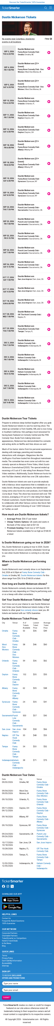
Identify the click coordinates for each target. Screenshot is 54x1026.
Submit (6, 998)
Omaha (5, 631)
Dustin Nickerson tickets (31, 575)
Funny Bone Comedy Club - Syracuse (16, 707)
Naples (5, 735)
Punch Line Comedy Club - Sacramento (17, 720)
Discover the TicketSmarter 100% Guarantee (27, 2)
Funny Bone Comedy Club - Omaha (16, 636)
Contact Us (6, 918)
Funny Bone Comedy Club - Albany (16, 693)
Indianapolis (7, 760)
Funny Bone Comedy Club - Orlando (16, 666)
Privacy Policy (7, 958)
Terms (4, 956)
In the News (6, 943)
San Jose (6, 729)
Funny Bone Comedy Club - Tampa (16, 751)
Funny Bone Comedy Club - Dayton (16, 679)
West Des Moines (5, 647)
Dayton (5, 674)
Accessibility (7, 963)
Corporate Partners (9, 933)
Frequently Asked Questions (13, 921)
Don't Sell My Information (12, 961)
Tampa (5, 746)
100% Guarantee (8, 923)
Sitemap (5, 966)
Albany (5, 688)
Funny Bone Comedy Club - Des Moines (16, 650)
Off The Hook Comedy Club (16, 739)
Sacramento (7, 715)
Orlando (5, 661)
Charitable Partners (9, 936)
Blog (4, 946)
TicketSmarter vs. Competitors (14, 938)
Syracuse (6, 702)
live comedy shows (29, 610)
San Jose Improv (16, 730)
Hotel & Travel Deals (10, 941)
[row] (27, 53)
